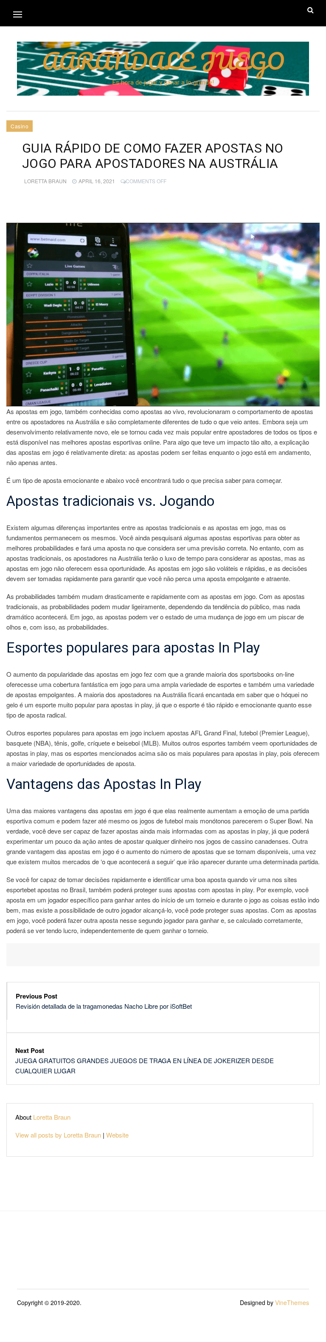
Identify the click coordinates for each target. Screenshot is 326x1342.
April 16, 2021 (97, 180)
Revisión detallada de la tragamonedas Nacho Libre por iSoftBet (104, 1006)
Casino (19, 126)
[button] (17, 14)
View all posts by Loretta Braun (58, 1134)
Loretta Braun (45, 180)
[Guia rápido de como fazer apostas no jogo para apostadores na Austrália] (163, 314)
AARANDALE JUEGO (163, 60)
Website (117, 1134)
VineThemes (292, 1302)
